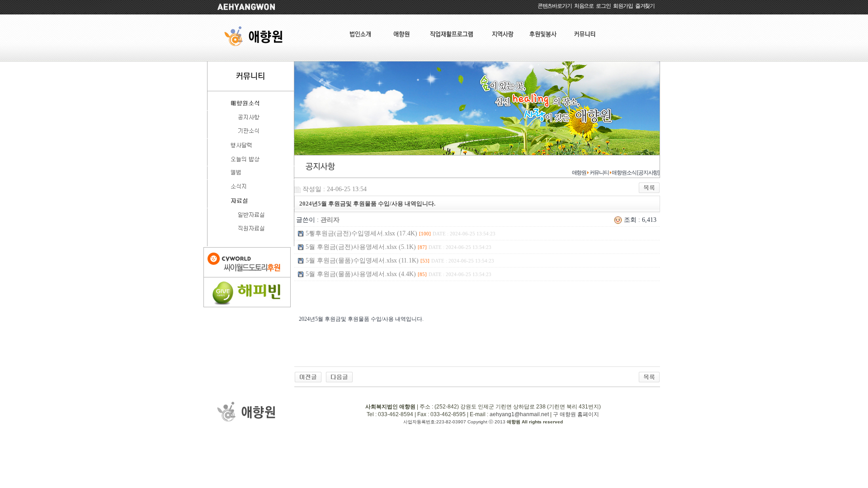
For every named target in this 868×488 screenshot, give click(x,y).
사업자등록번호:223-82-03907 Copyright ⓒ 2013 (455, 421)
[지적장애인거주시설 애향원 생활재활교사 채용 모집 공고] (308, 376)
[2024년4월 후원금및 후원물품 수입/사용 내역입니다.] (339, 376)
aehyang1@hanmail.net (519, 414)
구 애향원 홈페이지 (576, 414)
